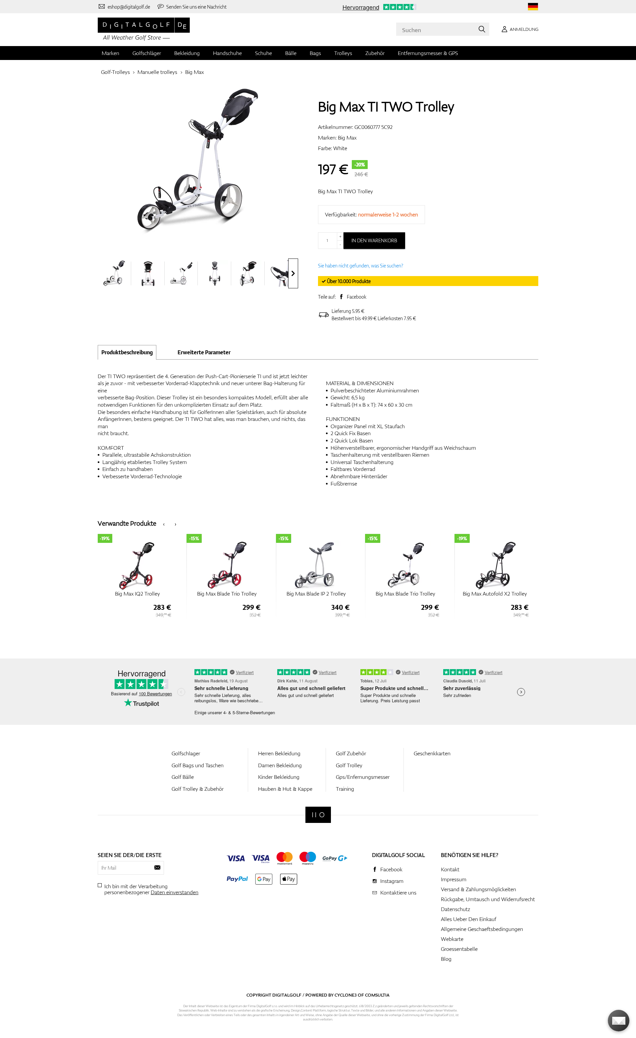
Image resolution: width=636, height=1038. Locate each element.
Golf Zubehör (351, 753)
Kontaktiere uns (398, 892)
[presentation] (293, 273)
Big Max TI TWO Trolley (345, 191)
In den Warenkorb (374, 240)
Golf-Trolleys (115, 72)
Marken (110, 53)
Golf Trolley (349, 765)
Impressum (453, 879)
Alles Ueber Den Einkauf (468, 919)
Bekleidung (187, 53)
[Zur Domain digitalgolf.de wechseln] (533, 7)
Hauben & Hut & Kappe (285, 788)
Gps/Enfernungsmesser (363, 776)
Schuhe (263, 53)
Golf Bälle (183, 776)
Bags (315, 53)
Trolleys (343, 53)
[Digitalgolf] (318, 815)
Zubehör (375, 53)
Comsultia (377, 995)
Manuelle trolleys (157, 72)
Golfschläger (146, 53)
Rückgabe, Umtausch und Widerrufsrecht (488, 899)
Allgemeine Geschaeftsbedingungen (482, 929)
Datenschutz (455, 909)
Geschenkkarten (432, 753)
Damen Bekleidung (280, 765)
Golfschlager (186, 753)
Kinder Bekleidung (278, 776)
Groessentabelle (459, 948)
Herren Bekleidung (279, 753)
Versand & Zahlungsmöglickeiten (478, 889)
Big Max (194, 72)
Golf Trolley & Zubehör (198, 788)
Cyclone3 (346, 995)
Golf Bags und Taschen (198, 765)
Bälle (290, 53)
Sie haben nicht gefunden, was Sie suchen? (360, 265)
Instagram (391, 881)
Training (345, 788)
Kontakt (450, 869)
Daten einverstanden (174, 892)
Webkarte (452, 939)
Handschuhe (227, 53)
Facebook (356, 297)
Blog (446, 958)
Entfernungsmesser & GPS (428, 53)
